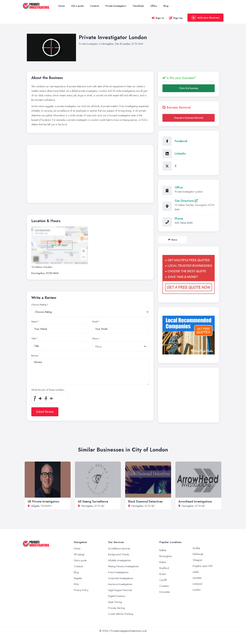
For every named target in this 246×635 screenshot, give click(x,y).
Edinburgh (198, 554)
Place (95, 338)
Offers (153, 6)
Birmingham (165, 556)
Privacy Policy (81, 590)
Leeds (196, 572)
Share (174, 239)
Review (34, 355)
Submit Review (45, 412)
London (197, 590)
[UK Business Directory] (188, 335)
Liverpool (197, 584)
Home (61, 6)
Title (33, 338)
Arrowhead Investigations (195, 501)
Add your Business (208, 17)
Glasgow (197, 560)
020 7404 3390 (184, 223)
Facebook (181, 141)
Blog (166, 6)
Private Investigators (116, 6)
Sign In (160, 18)
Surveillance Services (119, 548)
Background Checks (118, 554)
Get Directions (185, 201)
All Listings (79, 554)
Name (34, 321)
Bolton (162, 562)
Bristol (162, 574)
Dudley (196, 548)
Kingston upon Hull (202, 566)
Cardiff (163, 580)
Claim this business (188, 88)
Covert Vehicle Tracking (120, 614)
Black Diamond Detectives (145, 501)
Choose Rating (38, 304)
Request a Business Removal (188, 118)
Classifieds (138, 6)
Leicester (197, 578)
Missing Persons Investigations (123, 566)
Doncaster (164, 592)
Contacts (94, 6)
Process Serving (116, 608)
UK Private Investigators (43, 501)
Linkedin (180, 153)
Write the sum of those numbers (47, 390)
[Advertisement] (90, 174)
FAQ (76, 584)
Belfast (162, 550)
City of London (122, 44)
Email (95, 321)
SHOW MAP (60, 245)
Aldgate (35, 506)
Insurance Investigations (120, 584)
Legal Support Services (120, 590)
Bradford (164, 568)
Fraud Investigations (118, 572)
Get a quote (77, 6)
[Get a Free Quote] (188, 274)
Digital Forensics (116, 596)
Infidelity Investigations (119, 560)
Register (78, 578)
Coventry (164, 586)
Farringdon (107, 44)
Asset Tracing (115, 602)
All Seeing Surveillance (93, 501)
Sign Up (178, 18)
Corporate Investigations (120, 578)
